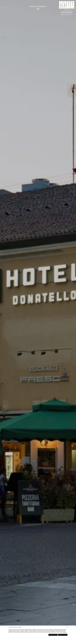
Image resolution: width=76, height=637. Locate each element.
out (64, 2)
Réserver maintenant (66, 12)
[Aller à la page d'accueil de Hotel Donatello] (38, 7)
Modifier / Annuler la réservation (67, 14)
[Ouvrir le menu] (3, 7)
